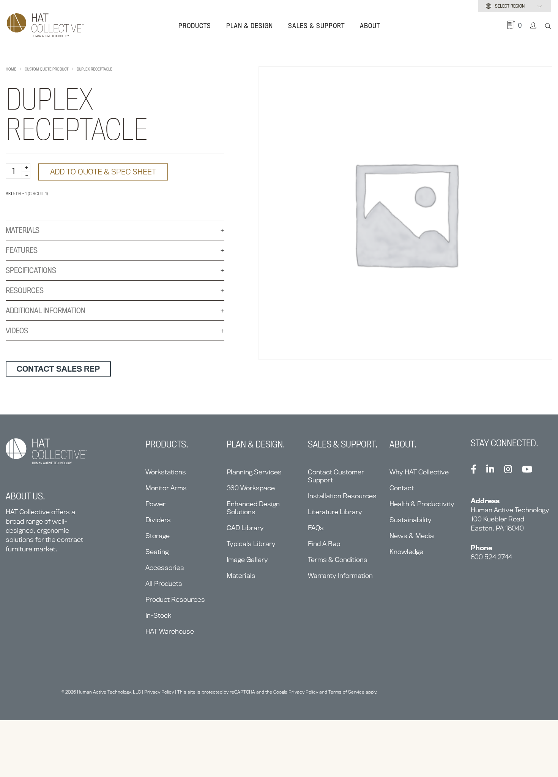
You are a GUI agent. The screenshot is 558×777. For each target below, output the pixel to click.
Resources (25, 290)
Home (11, 69)
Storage (157, 536)
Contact (401, 488)
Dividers (158, 520)
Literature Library (335, 512)
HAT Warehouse (169, 631)
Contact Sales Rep (58, 369)
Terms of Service (346, 692)
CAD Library (245, 528)
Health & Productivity (421, 504)
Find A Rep (324, 544)
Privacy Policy (159, 692)
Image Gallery (247, 560)
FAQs (316, 528)
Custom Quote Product (46, 69)
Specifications (31, 270)
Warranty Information (340, 575)
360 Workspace (251, 488)
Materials (22, 230)
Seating (157, 552)
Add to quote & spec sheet (103, 171)
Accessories (164, 567)
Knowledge (406, 552)
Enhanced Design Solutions (253, 508)
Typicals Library (251, 544)
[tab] (115, 230)
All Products (163, 583)
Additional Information (45, 310)
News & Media (411, 536)
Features (22, 250)
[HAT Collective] (45, 25)
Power (155, 504)
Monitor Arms (166, 488)
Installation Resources (342, 496)
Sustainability (410, 520)
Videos (17, 330)
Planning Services (254, 472)
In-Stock (158, 615)
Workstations (165, 472)
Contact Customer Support (336, 476)
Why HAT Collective (419, 472)
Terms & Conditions (337, 560)
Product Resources (175, 599)
